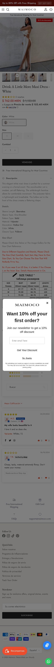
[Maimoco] (27, 9)
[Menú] (3, 9)
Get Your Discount (27, 350)
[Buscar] (9, 9)
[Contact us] (48, 661)
